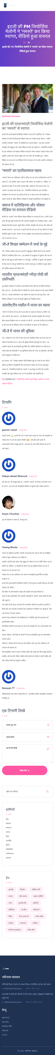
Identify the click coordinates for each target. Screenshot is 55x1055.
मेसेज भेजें (23, 770)
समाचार (8, 823)
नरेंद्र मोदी (31, 929)
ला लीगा (23, 909)
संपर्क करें (5, 1030)
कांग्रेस (11, 923)
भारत (10, 903)
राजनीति (8, 840)
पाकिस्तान (36, 909)
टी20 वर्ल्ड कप (24, 916)
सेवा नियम (5, 1022)
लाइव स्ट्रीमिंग (38, 896)
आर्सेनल (35, 923)
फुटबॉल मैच (22, 903)
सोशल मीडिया (7, 384)
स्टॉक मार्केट (39, 916)
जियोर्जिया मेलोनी (23, 379)
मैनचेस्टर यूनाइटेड (15, 929)
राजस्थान (23, 923)
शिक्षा (7, 836)
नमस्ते (47, 379)
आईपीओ (35, 903)
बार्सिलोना (12, 909)
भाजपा (11, 896)
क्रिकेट (22, 889)
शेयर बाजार (23, 896)
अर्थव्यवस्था (9, 853)
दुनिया (8, 845)
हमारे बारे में (5, 1017)
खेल (7, 819)
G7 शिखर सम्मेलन (37, 379)
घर (24, 42)
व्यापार (8, 832)
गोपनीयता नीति (7, 1026)
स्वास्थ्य (8, 857)
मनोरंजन (8, 827)
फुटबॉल (11, 889)
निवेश (10, 916)
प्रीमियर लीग (36, 889)
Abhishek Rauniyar (11, 116)
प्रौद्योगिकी (9, 849)
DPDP (4, 1035)
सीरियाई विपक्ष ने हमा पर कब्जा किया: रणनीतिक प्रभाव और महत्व (26, 984)
